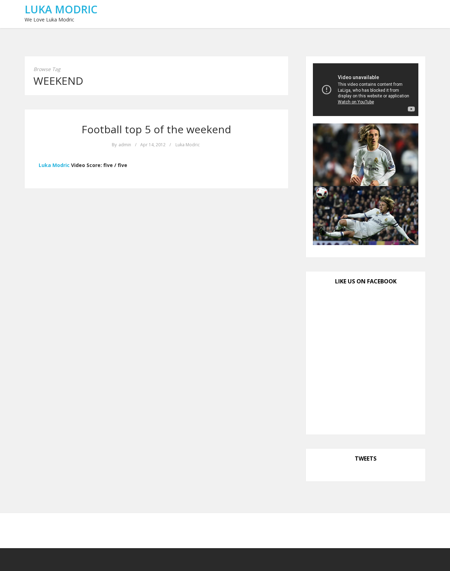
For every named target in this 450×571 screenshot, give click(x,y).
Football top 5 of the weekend (156, 129)
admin (124, 145)
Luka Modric (61, 9)
